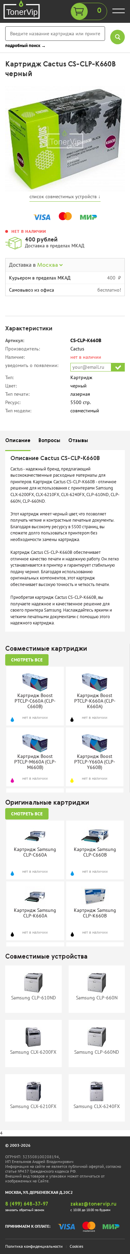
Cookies (76, 1246)
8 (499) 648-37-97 (26, 1204)
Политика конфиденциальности (34, 1246)
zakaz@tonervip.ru (93, 1204)
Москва (48, 265)
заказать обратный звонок (24, 1210)
